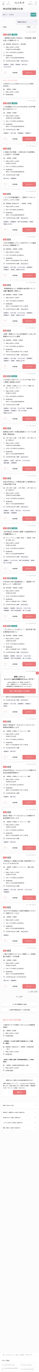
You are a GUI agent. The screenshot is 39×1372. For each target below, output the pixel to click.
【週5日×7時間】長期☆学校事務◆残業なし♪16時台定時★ (18, 1065)
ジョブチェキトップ (10, 1354)
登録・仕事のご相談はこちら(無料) (19, 691)
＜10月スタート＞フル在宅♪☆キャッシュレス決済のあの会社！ (18, 89)
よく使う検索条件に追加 (19, 1004)
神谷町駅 (22, 1354)
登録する (19, 1092)
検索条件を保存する (22, 22)
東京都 (17, 1354)
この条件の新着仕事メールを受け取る (19, 1010)
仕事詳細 (14, 73)
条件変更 (33, 14)
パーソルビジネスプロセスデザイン (10, 1369)
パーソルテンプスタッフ (26, 1365)
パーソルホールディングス (8, 1365)
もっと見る (19, 996)
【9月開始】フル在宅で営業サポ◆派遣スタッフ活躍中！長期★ (18, 1047)
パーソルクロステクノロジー (27, 1369)
